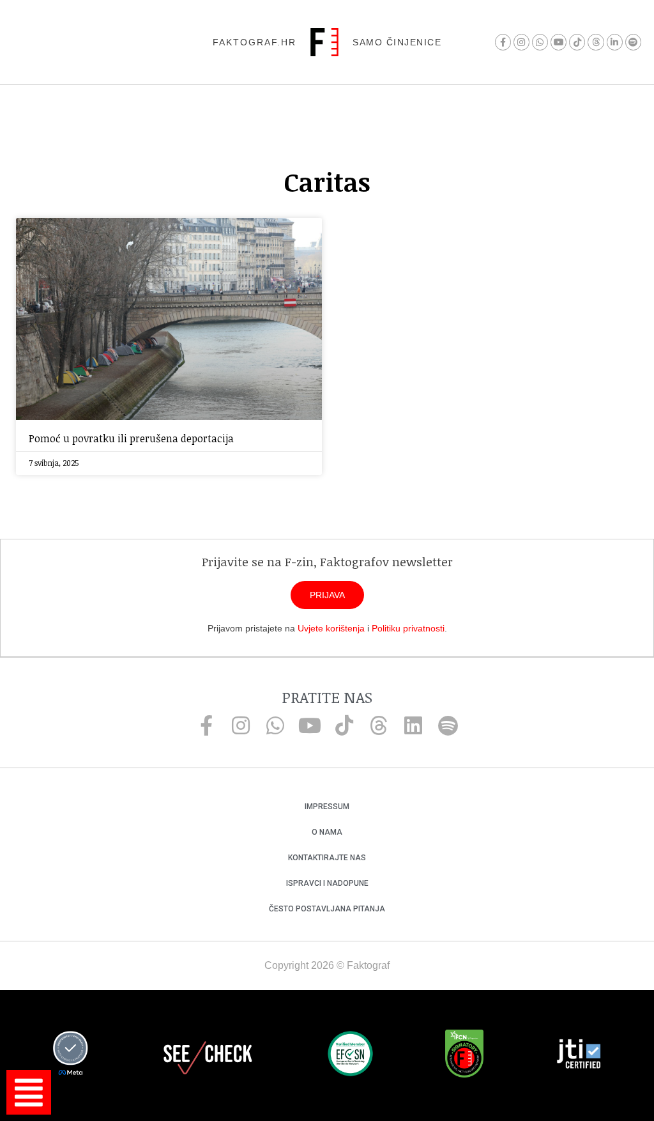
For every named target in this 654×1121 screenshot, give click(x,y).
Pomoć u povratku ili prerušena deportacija (131, 438)
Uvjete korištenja (331, 628)
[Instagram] (521, 42)
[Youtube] (559, 42)
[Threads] (596, 42)
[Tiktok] (577, 42)
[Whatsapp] (540, 42)
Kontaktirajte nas (327, 857)
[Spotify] (633, 42)
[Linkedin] (413, 725)
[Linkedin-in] (615, 42)
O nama (327, 832)
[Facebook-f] (503, 42)
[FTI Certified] (578, 1056)
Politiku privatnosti (408, 628)
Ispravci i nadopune (327, 883)
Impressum (327, 806)
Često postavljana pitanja (327, 908)
